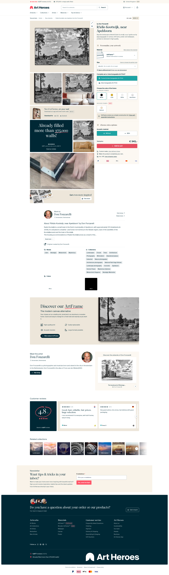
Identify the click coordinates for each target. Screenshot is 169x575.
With (128, 133)
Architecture (113, 253)
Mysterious (72, 253)
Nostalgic (53, 253)
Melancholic (62, 253)
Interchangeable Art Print (109, 83)
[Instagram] (38, 544)
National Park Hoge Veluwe (113, 262)
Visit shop (120, 213)
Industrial (89, 259)
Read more (119, 216)
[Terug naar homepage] (39, 7)
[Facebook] (43, 544)
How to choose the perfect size (128, 62)
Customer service (93, 520)
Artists (54, 13)
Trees (105, 253)
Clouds (99, 253)
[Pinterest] (41, 544)
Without (108, 133)
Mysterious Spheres (104, 269)
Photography (91, 256)
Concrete (107, 266)
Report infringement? (89, 567)
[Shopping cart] (137, 7)
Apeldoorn (115, 266)
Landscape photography (94, 266)
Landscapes (90, 253)
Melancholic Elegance (93, 272)
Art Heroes (118, 520)
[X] (46, 544)
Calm (46, 253)
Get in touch (134, 510)
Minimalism (100, 256)
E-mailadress (80, 474)
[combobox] (79, 7)
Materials (64, 13)
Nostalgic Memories (109, 272)
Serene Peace (91, 269)
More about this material (130, 50)
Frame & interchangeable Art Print (112, 78)
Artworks (33, 13)
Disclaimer (80, 567)
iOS (57, 116)
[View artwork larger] (92, 22)
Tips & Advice (75, 13)
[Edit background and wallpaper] (92, 26)
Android (64, 116)
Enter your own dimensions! (113, 70)
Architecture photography (94, 262)
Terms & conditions (70, 567)
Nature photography (101, 259)
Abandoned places (112, 256)
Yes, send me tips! (84, 482)
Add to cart (118, 146)
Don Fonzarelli (103, 24)
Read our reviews (51, 149)
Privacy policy (100, 567)
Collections (43, 13)
